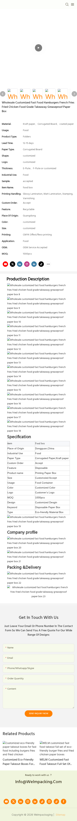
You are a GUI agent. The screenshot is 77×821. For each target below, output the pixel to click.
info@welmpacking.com (38, 782)
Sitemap (60, 814)
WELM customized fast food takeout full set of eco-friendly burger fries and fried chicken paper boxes (55, 762)
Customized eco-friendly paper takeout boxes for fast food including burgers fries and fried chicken (20, 762)
